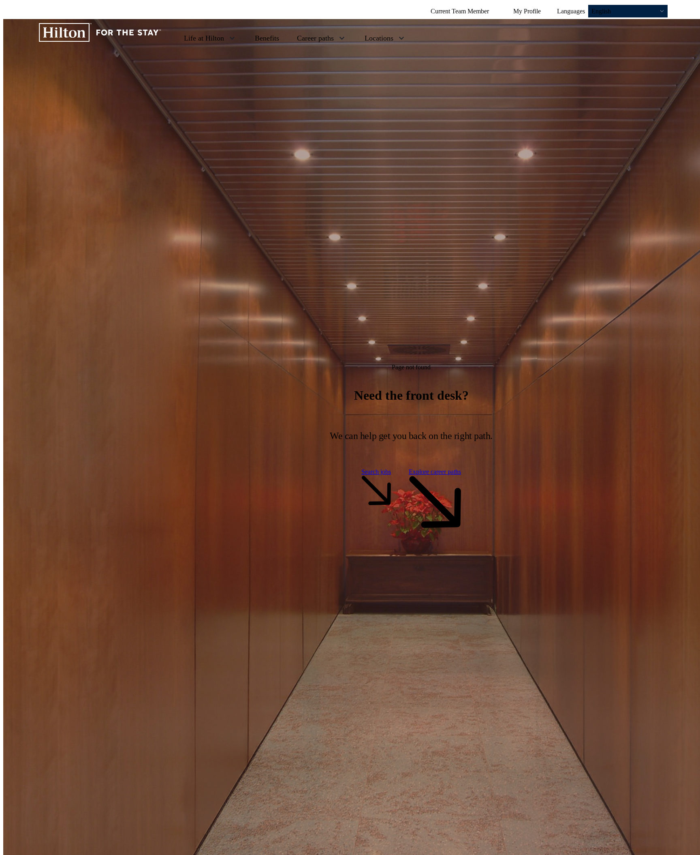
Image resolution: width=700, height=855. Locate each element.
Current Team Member (460, 11)
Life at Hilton (204, 38)
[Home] (100, 37)
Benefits (267, 38)
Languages (571, 11)
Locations (379, 38)
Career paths (315, 38)
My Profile (527, 11)
